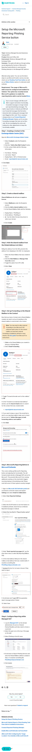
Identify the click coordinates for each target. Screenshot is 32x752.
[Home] (8, 3)
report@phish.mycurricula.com (18, 159)
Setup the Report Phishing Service (12, 719)
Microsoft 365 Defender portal (17, 488)
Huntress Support (6, 8)
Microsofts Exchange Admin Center (18, 137)
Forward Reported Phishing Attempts (13, 727)
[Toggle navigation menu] (23, 3)
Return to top (6, 711)
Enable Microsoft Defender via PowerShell (14, 731)
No (20, 697)
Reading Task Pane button (18, 80)
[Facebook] (2, 687)
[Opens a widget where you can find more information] (6, 749)
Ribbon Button (10, 82)
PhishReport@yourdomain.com (11, 565)
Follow (4, 47)
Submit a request (22, 705)
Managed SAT (14, 623)
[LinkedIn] (7, 687)
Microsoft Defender (9, 467)
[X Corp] (5, 687)
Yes (11, 697)
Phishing (18, 10)
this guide (13, 335)
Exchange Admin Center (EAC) (13, 133)
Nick (7, 42)
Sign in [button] (27, 3)
